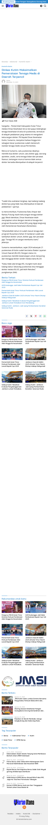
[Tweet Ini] (31, 316)
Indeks (18, 814)
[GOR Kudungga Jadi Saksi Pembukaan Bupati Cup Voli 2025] (35, 331)
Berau (6, 736)
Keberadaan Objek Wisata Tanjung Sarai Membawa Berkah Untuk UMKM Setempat (26, 755)
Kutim (32, 736)
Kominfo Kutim (7, 66)
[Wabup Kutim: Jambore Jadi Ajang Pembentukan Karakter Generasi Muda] (35, 377)
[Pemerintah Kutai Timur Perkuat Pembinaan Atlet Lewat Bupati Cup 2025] (12, 354)
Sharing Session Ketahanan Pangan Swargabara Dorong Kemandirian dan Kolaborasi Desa (29, 710)
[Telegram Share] (40, 316)
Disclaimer (36, 814)
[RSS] (24, 807)
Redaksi (10, 814)
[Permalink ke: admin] (3, 81)
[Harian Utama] (12, 6)
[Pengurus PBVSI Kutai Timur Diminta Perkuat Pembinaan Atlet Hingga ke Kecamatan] (12, 331)
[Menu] (3, 6)
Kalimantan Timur (19, 736)
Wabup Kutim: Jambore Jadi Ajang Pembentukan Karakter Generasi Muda (24, 307)
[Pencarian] (45, 6)
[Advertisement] (24, 33)
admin (8, 81)
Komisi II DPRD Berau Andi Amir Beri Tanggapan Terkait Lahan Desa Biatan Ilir (24, 786)
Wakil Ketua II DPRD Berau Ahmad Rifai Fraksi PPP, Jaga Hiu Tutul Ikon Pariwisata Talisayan (25, 778)
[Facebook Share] (26, 316)
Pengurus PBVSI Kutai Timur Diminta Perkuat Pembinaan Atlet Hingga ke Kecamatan (22, 281)
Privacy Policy (24, 816)
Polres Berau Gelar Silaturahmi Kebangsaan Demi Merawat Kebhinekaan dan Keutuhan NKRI (25, 763)
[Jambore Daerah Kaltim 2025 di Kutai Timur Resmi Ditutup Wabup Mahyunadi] (35, 354)
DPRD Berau (21, 740)
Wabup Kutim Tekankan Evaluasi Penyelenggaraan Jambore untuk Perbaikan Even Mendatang (21, 302)
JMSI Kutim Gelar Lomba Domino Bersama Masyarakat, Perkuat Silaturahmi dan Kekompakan (30, 700)
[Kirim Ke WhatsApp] (44, 316)
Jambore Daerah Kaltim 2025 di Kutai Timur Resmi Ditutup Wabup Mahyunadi (23, 297)
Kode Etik (26, 814)
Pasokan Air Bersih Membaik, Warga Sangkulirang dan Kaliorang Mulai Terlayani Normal (28, 720)
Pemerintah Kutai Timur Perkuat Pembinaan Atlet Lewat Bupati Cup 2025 (22, 292)
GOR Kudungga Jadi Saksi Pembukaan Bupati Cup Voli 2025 (22, 286)
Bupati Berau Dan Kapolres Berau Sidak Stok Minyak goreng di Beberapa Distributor (26, 770)
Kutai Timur (8, 740)
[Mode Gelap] (41, 6)
